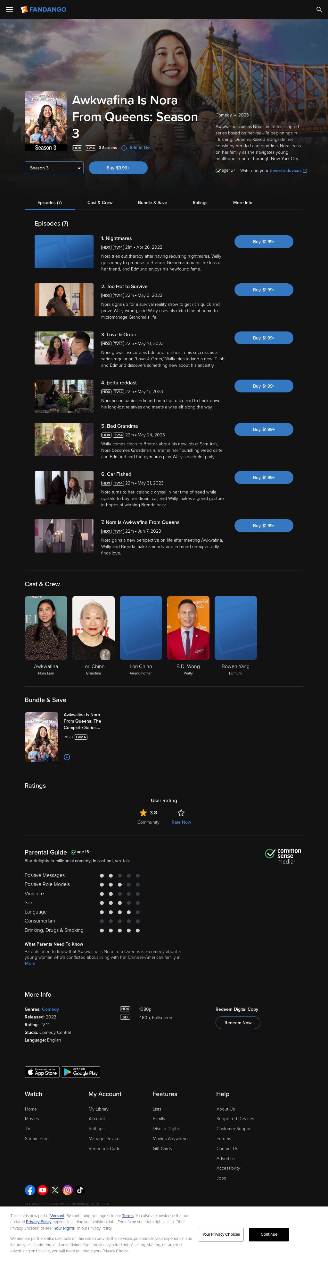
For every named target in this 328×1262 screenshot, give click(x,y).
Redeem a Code (104, 1148)
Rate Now (181, 822)
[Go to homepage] (44, 9)
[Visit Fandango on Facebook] (30, 1190)
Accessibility (228, 1168)
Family (159, 1118)
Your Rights (64, 1228)
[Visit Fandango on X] (55, 1190)
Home (31, 1109)
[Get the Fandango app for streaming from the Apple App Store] (42, 1071)
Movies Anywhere (170, 1138)
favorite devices (286, 170)
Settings (96, 1128)
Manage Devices (105, 1138)
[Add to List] (67, 757)
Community (148, 822)
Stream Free (37, 1138)
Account (97, 1118)
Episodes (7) (49, 202)
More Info (242, 202)
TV (27, 1128)
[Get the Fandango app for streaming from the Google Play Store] (81, 1071)
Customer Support (234, 1128)
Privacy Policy (39, 1221)
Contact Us (227, 1148)
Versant (57, 1215)
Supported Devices (235, 1118)
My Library (99, 1109)
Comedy (50, 1009)
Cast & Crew (99, 202)
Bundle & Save (152, 202)
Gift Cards (162, 1148)
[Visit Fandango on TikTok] (80, 1190)
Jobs (221, 1178)
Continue (269, 1234)
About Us (226, 1109)
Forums (224, 1138)
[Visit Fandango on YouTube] (42, 1190)
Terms (128, 1215)
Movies (32, 1118)
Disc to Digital (166, 1128)
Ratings (200, 202)
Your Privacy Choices (221, 1234)
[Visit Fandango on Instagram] (67, 1190)
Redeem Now (238, 1023)
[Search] (319, 9)
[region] (164, 1234)
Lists (157, 1109)
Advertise (226, 1158)
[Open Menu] (9, 9)
